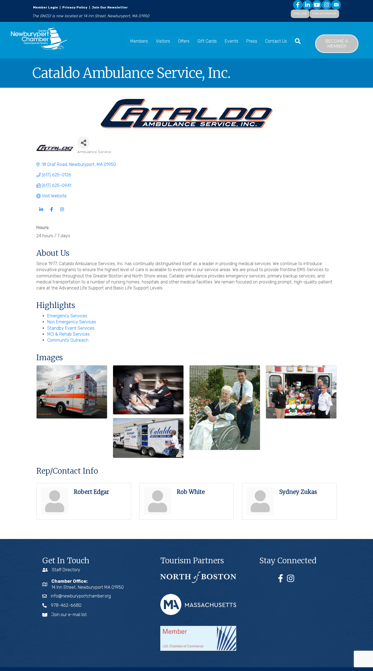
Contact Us (276, 41)
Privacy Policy (74, 7)
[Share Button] (83, 142)
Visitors (163, 41)
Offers (184, 41)
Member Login (45, 7)
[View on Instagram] (62, 212)
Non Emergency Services (71, 321)
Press (251, 41)
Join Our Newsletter (109, 7)
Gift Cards (207, 41)
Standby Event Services (70, 328)
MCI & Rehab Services (68, 334)
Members (139, 41)
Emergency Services (67, 315)
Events (231, 41)
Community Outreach (67, 340)
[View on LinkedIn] (41, 212)
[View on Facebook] (51, 212)
